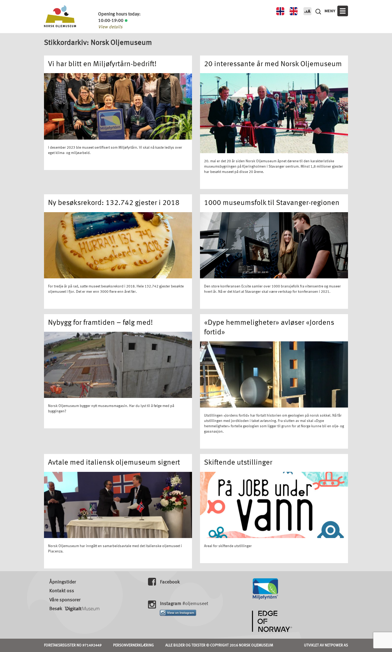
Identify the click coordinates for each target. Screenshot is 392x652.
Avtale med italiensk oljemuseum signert (114, 463)
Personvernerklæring (133, 645)
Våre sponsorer (65, 600)
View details (110, 27)
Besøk (55, 608)
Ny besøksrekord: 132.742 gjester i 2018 (113, 203)
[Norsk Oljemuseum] (60, 16)
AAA (307, 11)
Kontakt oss (61, 590)
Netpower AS (336, 645)
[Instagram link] (178, 612)
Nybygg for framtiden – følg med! (100, 323)
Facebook (170, 582)
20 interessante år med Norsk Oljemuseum (273, 64)
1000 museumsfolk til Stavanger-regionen (271, 203)
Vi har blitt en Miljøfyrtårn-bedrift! (102, 64)
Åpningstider (62, 582)
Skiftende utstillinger (238, 463)
